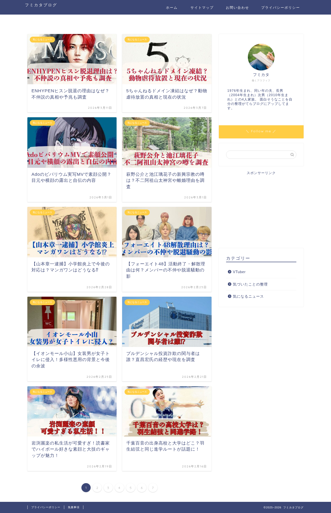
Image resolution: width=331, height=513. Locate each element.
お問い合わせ (237, 7)
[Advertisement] (261, 209)
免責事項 (73, 507)
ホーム (172, 7)
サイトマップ (202, 7)
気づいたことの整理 (250, 284)
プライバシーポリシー (280, 7)
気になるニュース (248, 296)
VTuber (239, 272)
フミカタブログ (41, 4)
